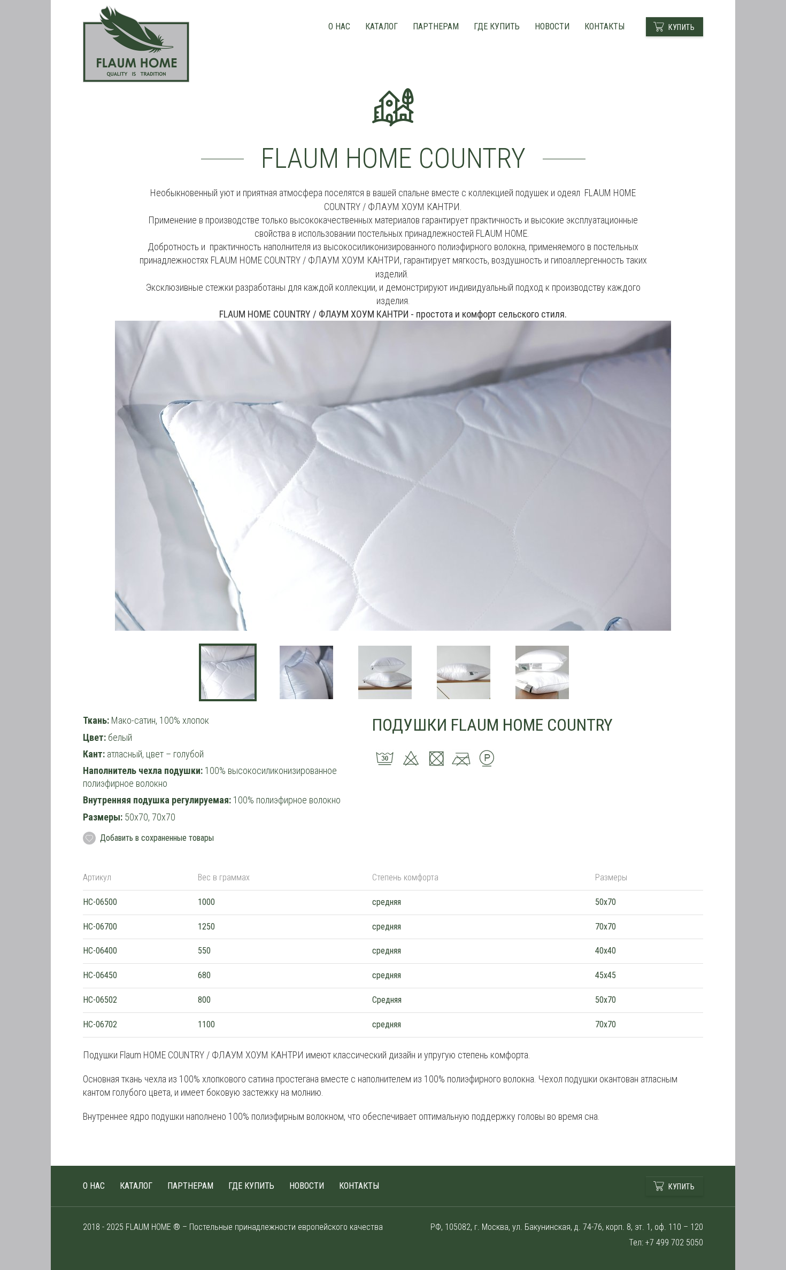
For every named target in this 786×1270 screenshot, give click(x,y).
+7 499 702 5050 (674, 1242)
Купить (681, 27)
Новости (552, 26)
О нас (339, 26)
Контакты (604, 26)
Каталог (381, 26)
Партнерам (436, 26)
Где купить (497, 26)
